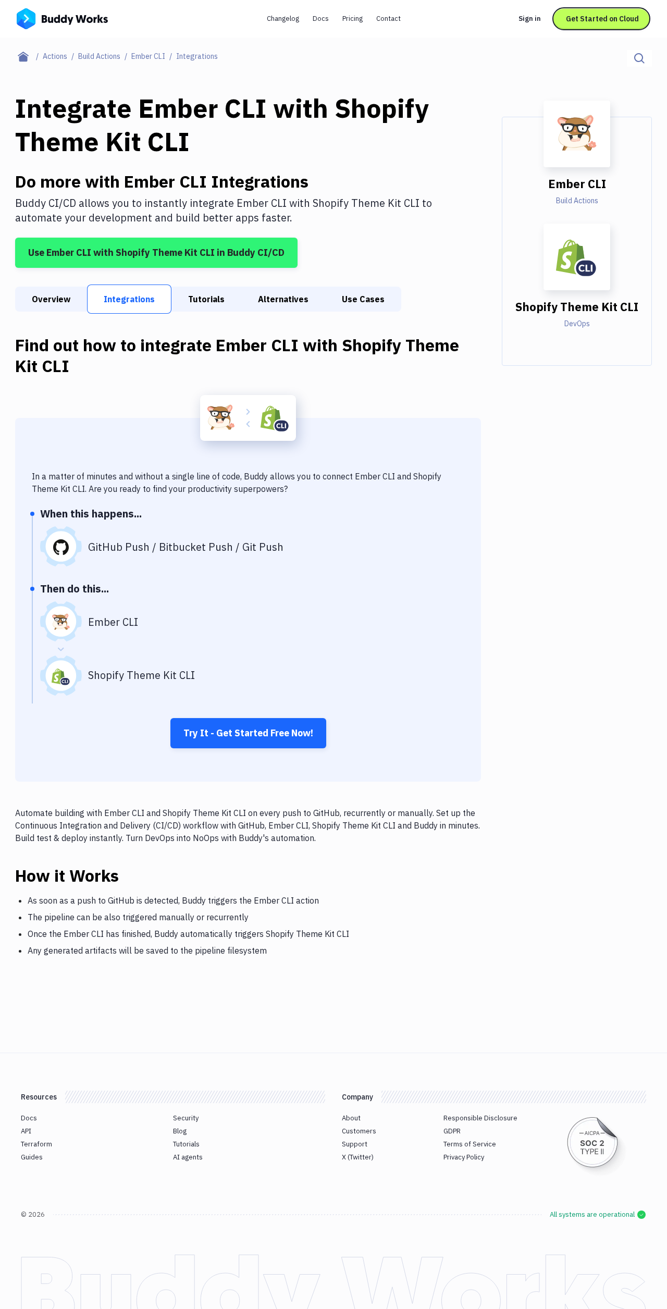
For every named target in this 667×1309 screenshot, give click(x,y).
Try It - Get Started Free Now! (248, 733)
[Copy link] (131, 875)
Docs (321, 18)
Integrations (129, 299)
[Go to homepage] (62, 18)
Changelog (283, 18)
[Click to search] (639, 58)
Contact (388, 18)
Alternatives (283, 299)
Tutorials (206, 299)
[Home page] (29, 56)
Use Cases (363, 299)
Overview (51, 299)
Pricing (352, 18)
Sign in (529, 18)
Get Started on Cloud (602, 18)
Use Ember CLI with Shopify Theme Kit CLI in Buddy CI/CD (156, 252)
